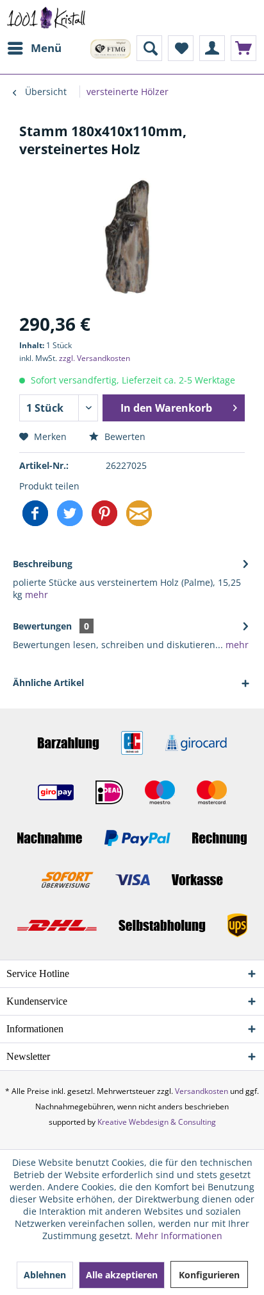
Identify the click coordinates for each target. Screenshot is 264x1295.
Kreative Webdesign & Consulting (156, 1121)
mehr (35, 594)
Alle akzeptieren (122, 1275)
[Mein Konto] (212, 48)
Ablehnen (45, 1275)
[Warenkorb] (243, 48)
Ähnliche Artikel (48, 682)
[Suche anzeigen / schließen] (149, 48)
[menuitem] (34, 48)
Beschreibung (42, 564)
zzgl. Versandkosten (94, 358)
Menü (46, 47)
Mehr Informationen (178, 1235)
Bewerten (123, 436)
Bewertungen (42, 626)
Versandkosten (201, 1091)
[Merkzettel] (181, 48)
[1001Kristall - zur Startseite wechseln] (46, 17)
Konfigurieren (209, 1275)
